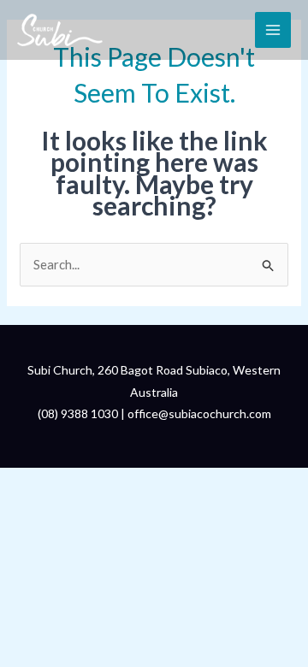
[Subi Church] (60, 30)
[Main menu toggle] (273, 30)
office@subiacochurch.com (199, 413)
